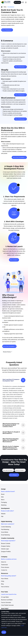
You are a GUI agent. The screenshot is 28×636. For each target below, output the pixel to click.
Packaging (4, 502)
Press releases (5, 567)
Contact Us (4, 570)
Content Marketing (6, 526)
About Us (3, 562)
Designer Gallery (5, 546)
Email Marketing (5, 534)
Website (3, 513)
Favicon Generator (6, 602)
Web (5, 7)
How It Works (4, 578)
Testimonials (4, 564)
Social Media (4, 532)
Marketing (3, 505)
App (2, 516)
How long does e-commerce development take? (11, 380)
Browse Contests (5, 543)
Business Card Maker (7, 599)
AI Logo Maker (5, 597)
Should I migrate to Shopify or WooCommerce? (11, 432)
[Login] (22, 2)
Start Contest (17, 2)
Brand (2, 494)
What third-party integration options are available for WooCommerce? (11, 440)
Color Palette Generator (7, 605)
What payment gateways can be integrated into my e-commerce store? (11, 425)
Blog (2, 584)
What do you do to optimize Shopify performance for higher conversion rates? (11, 448)
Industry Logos (5, 548)
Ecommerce (11, 7)
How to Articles (5, 586)
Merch (2, 499)
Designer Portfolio (6, 551)
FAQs (2, 581)
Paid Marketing (5, 529)
